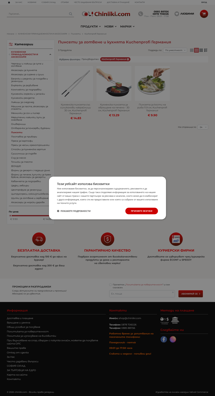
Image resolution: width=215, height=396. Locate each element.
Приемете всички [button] (141, 211)
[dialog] (107, 198)
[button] (74, 211)
